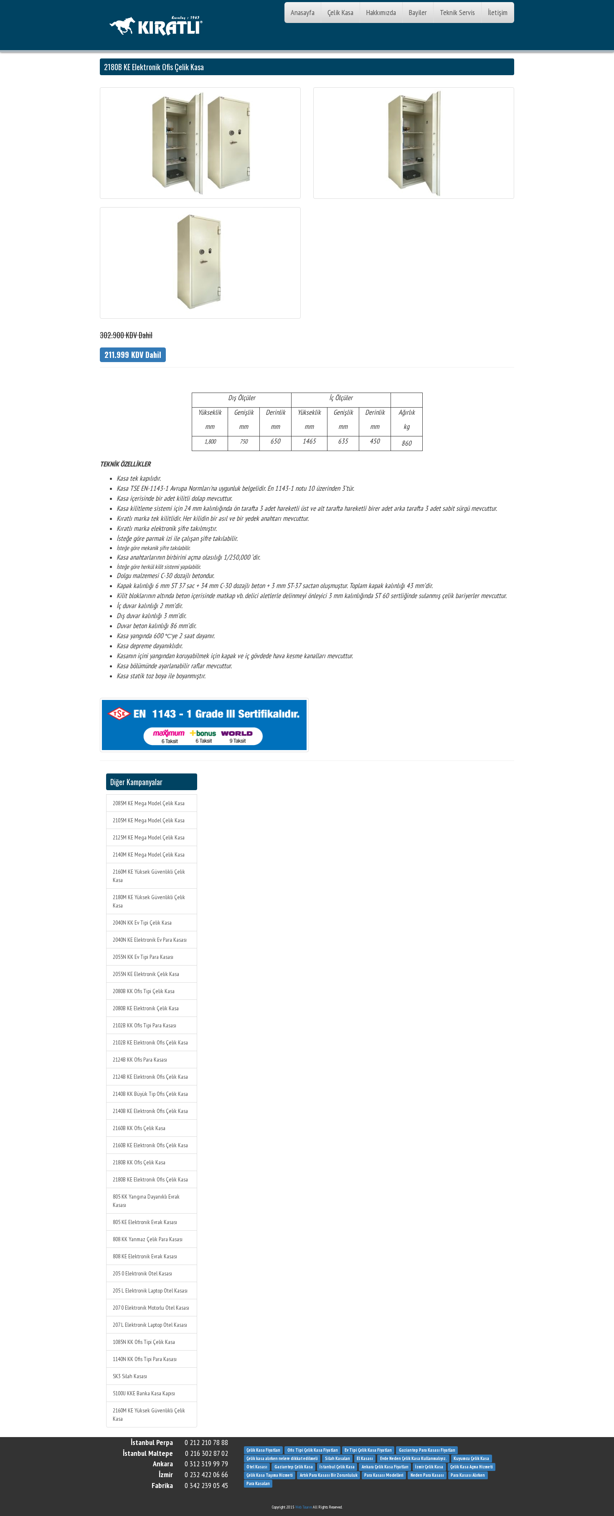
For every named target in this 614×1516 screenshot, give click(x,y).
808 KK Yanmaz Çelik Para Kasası (148, 1239)
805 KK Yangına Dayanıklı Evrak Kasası (146, 1201)
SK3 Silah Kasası (130, 1376)
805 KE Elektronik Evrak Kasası (145, 1222)
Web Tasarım (303, 1507)
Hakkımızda (381, 12)
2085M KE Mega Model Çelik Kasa (149, 803)
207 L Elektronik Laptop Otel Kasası (150, 1324)
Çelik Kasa (340, 12)
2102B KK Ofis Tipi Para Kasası (144, 1025)
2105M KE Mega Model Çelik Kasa (149, 820)
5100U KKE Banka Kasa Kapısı (144, 1393)
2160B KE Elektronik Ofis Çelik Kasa (150, 1145)
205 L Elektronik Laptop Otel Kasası (150, 1290)
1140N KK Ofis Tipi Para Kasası (145, 1359)
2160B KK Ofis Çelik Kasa (139, 1128)
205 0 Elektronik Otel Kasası (142, 1273)
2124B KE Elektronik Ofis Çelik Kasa (150, 1076)
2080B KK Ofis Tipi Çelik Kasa (144, 991)
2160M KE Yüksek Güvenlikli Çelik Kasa (149, 876)
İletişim (497, 12)
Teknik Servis (457, 12)
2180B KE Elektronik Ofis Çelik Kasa (150, 1179)
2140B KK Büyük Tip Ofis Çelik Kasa (150, 1094)
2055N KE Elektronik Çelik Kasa (146, 974)
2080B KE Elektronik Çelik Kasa (146, 1008)
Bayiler (418, 12)
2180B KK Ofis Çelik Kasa (139, 1162)
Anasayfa (303, 12)
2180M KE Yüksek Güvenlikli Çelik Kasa (149, 901)
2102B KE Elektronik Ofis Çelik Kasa (150, 1042)
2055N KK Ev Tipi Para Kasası (143, 957)
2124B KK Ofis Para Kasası (140, 1059)
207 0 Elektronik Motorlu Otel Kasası (151, 1307)
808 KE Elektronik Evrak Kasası (145, 1256)
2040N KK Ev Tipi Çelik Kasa (142, 922)
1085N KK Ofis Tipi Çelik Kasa (144, 1342)
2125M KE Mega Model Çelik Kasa (149, 837)
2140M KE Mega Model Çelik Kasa (149, 854)
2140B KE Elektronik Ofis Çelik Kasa (150, 1111)
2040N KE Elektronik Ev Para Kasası (150, 939)
